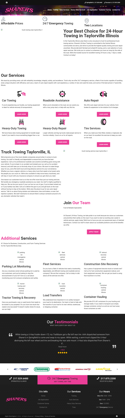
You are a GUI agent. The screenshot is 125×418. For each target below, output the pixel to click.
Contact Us (116, 10)
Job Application (92, 10)
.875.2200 (108, 378)
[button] (62, 346)
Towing (55, 10)
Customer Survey (105, 10)
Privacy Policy (39, 416)
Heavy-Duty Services (78, 10)
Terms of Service (50, 416)
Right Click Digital (10, 416)
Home (50, 10)
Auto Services (64, 10)
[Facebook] (6, 2)
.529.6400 (20, 378)
